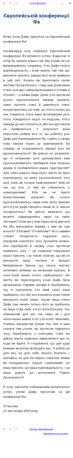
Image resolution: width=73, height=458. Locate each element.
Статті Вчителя (38, 3)
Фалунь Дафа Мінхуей (41, 429)
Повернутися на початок (55, 433)
